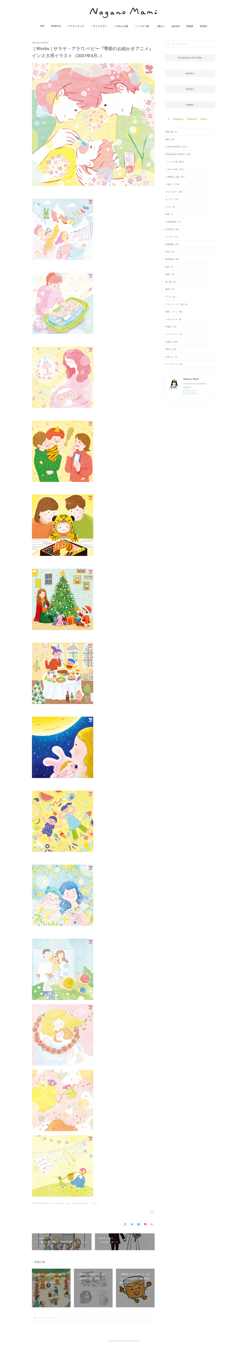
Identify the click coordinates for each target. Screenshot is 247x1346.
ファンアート (173, 334)
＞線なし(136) (70, 1203)
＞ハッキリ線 (142, 26)
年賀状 (170, 326)
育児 (169, 251)
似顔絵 (189, 26)
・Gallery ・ (189, 73)
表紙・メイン (173, 311)
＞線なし (160, 26)
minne (203, 119)
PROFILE (56, 26)
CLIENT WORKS (176, 146)
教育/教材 (172, 259)
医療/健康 (172, 244)
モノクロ (171, 199)
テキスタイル (173, 319)
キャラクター (173, 191)
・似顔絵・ (190, 104)
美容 (169, 214)
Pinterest (192, 119)
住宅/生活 (172, 229)
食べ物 (170, 281)
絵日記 (203, 26)
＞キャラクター (99, 26)
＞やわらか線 (121, 26)
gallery (176, 26)
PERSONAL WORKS (178, 154)
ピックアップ (173, 364)
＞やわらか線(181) (57, 1203)
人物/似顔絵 (173, 221)
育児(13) (80, 1203)
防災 (169, 266)
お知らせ (171, 356)
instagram (178, 119)
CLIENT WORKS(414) (40, 1203)
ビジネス (171, 236)
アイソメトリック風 (176, 304)
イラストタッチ (76, 26)
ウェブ (170, 206)
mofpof (171, 341)
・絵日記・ (190, 88)
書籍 (169, 289)
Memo (170, 349)
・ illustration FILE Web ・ (190, 57)
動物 (169, 274)
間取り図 (171, 131)
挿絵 (169, 139)
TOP (42, 26)
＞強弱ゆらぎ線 (174, 176)
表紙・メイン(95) (90, 1203)
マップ (170, 296)
